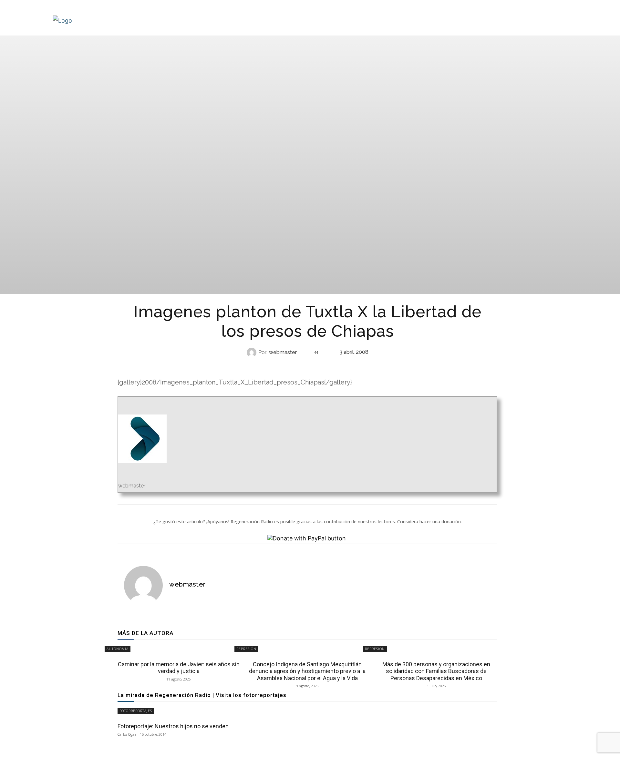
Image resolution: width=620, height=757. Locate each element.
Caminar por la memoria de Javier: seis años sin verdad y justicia (179, 668)
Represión (307, 365)
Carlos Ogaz (127, 734)
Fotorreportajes (135, 711)
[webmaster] (252, 352)
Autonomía (118, 649)
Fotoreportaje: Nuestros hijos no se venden (173, 726)
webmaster (283, 352)
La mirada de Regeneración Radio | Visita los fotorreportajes (202, 695)
